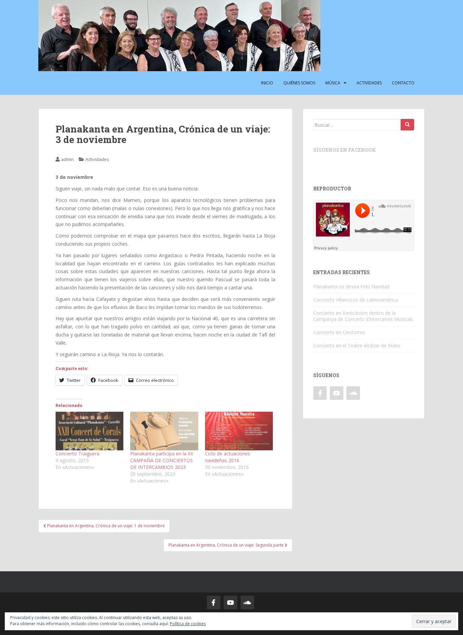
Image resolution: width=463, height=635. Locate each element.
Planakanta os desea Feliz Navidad (351, 286)
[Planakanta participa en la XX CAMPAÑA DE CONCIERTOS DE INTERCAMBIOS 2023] (164, 431)
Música (332, 83)
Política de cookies (188, 624)
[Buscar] (407, 124)
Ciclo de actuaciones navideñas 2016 (227, 457)
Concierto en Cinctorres (339, 332)
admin (67, 159)
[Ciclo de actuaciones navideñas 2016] (239, 431)
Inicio (267, 83)
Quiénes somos (299, 83)
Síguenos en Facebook (344, 150)
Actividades (369, 83)
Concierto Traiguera (77, 453)
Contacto (403, 83)
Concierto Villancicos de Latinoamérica (355, 299)
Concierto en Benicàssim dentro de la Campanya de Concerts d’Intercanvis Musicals (363, 316)
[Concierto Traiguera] (89, 431)
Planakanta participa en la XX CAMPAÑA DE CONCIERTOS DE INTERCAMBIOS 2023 (161, 460)
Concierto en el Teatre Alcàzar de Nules (356, 345)
